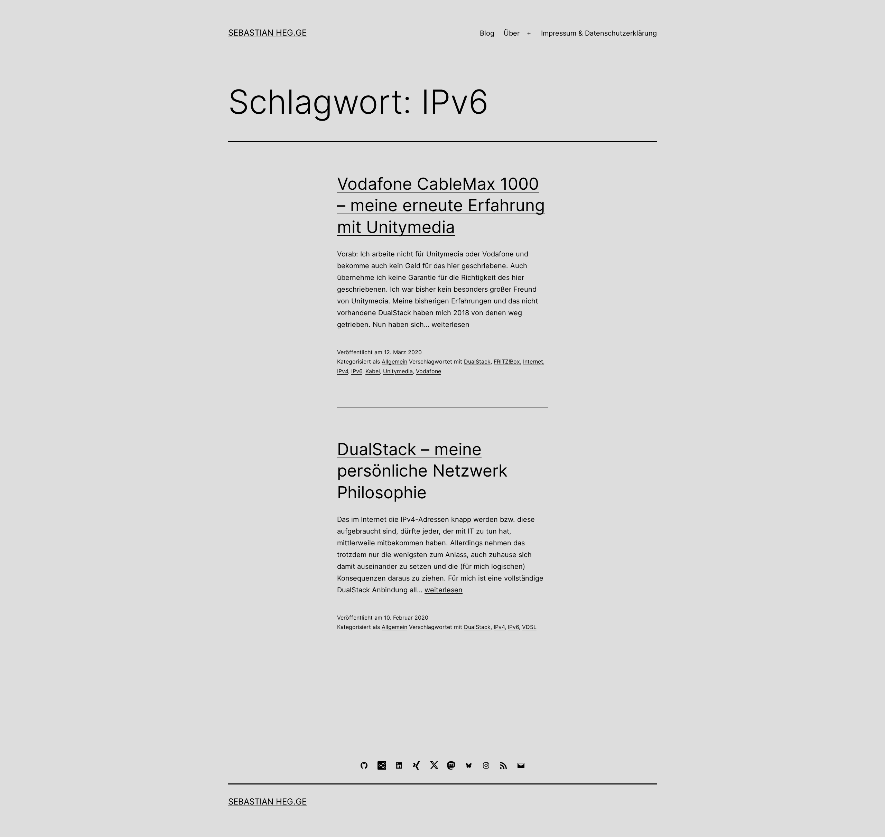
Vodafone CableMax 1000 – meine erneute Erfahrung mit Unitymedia (441, 205)
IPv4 (342, 371)
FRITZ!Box (507, 361)
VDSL (529, 626)
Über (512, 33)
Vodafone (428, 371)
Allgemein (394, 361)
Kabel (372, 371)
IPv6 (356, 371)
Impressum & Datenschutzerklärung (599, 33)
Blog (487, 33)
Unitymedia (398, 371)
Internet (533, 361)
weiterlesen (450, 324)
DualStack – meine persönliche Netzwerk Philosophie (422, 470)
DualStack (477, 361)
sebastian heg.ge (267, 33)
